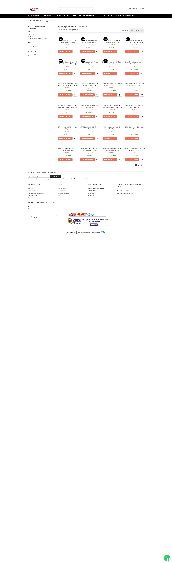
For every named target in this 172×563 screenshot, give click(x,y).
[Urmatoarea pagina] (141, 165)
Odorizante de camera (61, 16)
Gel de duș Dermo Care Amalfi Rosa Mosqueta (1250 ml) (67, 63)
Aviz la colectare (71, 232)
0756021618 (124, 191)
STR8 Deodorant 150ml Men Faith (89, 128)
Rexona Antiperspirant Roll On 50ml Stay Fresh (134, 149)
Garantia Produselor (64, 193)
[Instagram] (28, 209)
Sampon (30, 36)
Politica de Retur (62, 191)
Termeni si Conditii (33, 191)
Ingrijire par (31, 34)
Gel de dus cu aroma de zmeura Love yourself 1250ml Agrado (134, 41)
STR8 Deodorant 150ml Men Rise (134, 128)
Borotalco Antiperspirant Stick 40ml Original (135, 106)
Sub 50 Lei (33, 46)
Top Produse (100, 16)
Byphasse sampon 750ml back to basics (112, 63)
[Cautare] (92, 9)
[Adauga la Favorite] (74, 51)
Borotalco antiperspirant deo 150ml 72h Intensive (89, 84)
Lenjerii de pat (88, 16)
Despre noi (31, 188)
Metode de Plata (62, 188)
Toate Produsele (34, 16)
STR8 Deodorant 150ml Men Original (67, 128)
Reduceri (47, 16)
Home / (30, 21)
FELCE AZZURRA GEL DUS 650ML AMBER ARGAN (90, 41)
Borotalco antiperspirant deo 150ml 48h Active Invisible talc (67, 84)
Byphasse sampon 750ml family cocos (89, 63)
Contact (30, 198)
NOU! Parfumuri (129, 16)
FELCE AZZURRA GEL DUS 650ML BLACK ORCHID (67, 41)
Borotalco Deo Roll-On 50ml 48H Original (90, 106)
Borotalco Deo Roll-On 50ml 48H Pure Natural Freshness (67, 106)
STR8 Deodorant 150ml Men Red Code (112, 128)
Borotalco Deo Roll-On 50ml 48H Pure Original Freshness (112, 106)
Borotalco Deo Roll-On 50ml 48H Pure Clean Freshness (134, 84)
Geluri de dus (32, 32)
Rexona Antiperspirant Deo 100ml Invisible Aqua (67, 149)
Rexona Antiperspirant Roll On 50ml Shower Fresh (90, 149)
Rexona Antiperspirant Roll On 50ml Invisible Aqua (112, 149)
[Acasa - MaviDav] (38, 8)
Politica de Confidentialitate (81, 179)
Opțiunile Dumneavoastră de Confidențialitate (89, 232)
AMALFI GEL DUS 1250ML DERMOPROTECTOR (112, 41)
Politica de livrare (33, 195)
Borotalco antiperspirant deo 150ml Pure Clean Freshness (112, 84)
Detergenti (77, 16)
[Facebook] (28, 206)
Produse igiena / (38, 21)
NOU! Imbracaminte (114, 16)
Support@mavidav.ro (127, 194)
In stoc (32, 55)
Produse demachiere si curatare (37, 38)
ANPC (59, 195)
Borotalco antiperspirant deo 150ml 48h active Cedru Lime (134, 63)
